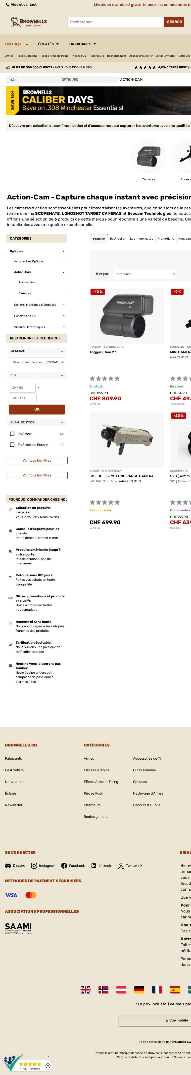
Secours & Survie (146, 805)
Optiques (140, 782)
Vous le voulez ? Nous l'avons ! (38, 517)
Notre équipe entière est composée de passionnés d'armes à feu (34, 677)
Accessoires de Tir (141, 55)
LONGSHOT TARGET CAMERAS (91, 213)
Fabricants (80, 44)
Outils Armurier (165, 55)
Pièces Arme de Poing (55, 55)
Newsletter (13, 805)
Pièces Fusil (79, 55)
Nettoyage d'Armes (148, 793)
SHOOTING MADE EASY (106, 470)
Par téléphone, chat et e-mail (37, 538)
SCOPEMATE (47, 213)
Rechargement (116, 55)
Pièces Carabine (27, 55)
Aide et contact (23, 4)
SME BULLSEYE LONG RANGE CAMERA (122, 476)
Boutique (14, 44)
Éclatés (46, 44)
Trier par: (102, 274)
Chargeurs (97, 55)
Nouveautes (14, 782)
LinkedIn (105, 866)
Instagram (47, 866)
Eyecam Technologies (150, 213)
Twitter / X (134, 866)
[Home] (11, 79)
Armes (9, 55)
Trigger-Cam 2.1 (103, 352)
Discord (19, 865)
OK (37, 409)
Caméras (95, 403)
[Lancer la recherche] (174, 22)
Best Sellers (14, 770)
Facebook (77, 866)
